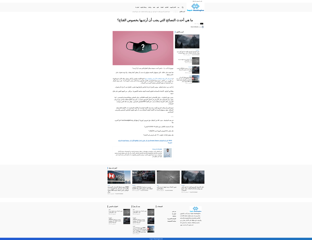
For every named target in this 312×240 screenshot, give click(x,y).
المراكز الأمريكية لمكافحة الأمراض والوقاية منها (158, 78)
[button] (182, 7)
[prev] (177, 12)
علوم (202, 23)
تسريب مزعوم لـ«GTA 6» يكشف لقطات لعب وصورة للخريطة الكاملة (184, 70)
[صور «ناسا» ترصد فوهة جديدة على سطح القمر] (195, 61)
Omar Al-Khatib (194, 26)
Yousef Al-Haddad (195, 54)
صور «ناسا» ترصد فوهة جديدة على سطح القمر (159, 11)
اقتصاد (190, 75)
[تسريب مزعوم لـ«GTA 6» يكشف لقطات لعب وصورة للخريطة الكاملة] (195, 70)
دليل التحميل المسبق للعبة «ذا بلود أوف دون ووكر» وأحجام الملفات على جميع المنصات (188, 52)
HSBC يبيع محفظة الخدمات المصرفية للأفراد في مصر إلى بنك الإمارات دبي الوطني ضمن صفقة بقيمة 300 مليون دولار (144, 11)
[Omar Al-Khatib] (203, 27)
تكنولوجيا (197, 49)
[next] (175, 12)
